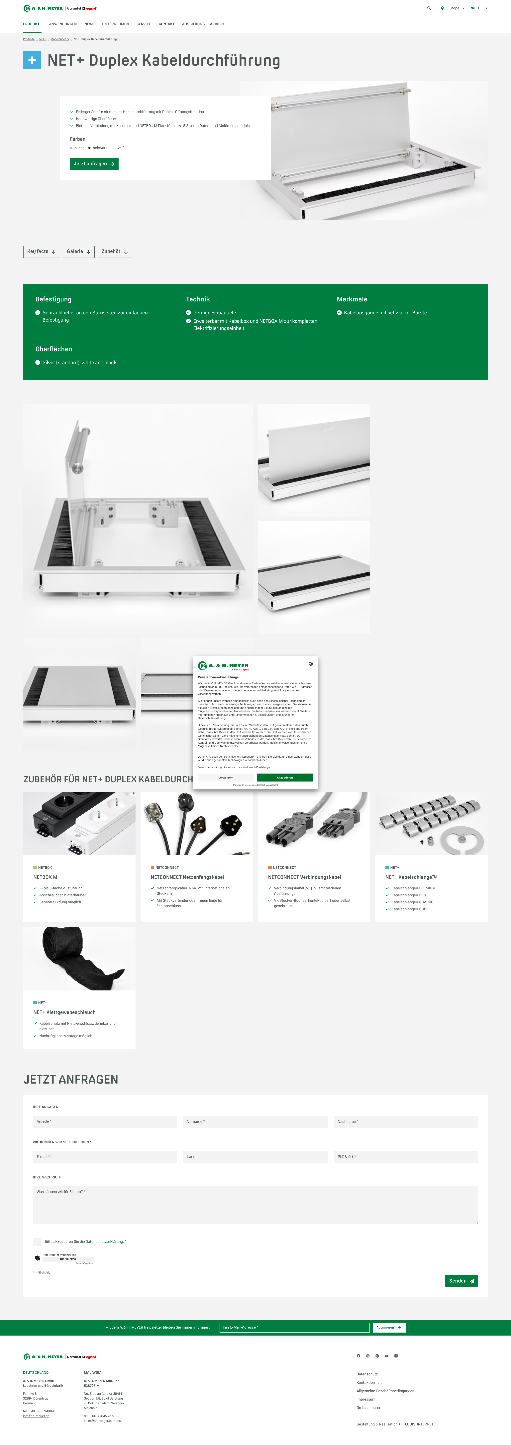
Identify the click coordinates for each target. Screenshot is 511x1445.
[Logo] (60, 8)
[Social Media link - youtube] (386, 1356)
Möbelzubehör (60, 39)
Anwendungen (63, 24)
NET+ (42, 39)
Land (191, 1157)
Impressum (366, 1399)
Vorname (196, 1122)
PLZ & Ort (347, 1157)
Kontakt (166, 24)
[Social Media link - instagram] (368, 1356)
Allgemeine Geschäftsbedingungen (385, 1391)
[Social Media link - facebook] (358, 1356)
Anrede (44, 1122)
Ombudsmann (368, 1408)
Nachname (348, 1122)
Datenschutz (367, 1374)
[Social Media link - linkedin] (396, 1356)
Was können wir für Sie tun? (61, 1192)
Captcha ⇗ (85, 1264)
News (89, 24)
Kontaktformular (370, 1383)
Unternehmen (115, 24)
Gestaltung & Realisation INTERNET (395, 1424)
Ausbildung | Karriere (203, 24)
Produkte (32, 24)
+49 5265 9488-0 (42, 1411)
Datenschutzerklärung (104, 1242)
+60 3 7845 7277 (102, 1416)
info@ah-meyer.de (36, 1416)
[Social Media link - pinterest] (377, 1356)
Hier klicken (68, 1259)
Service (143, 24)
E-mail (43, 1157)
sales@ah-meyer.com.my (102, 1421)
